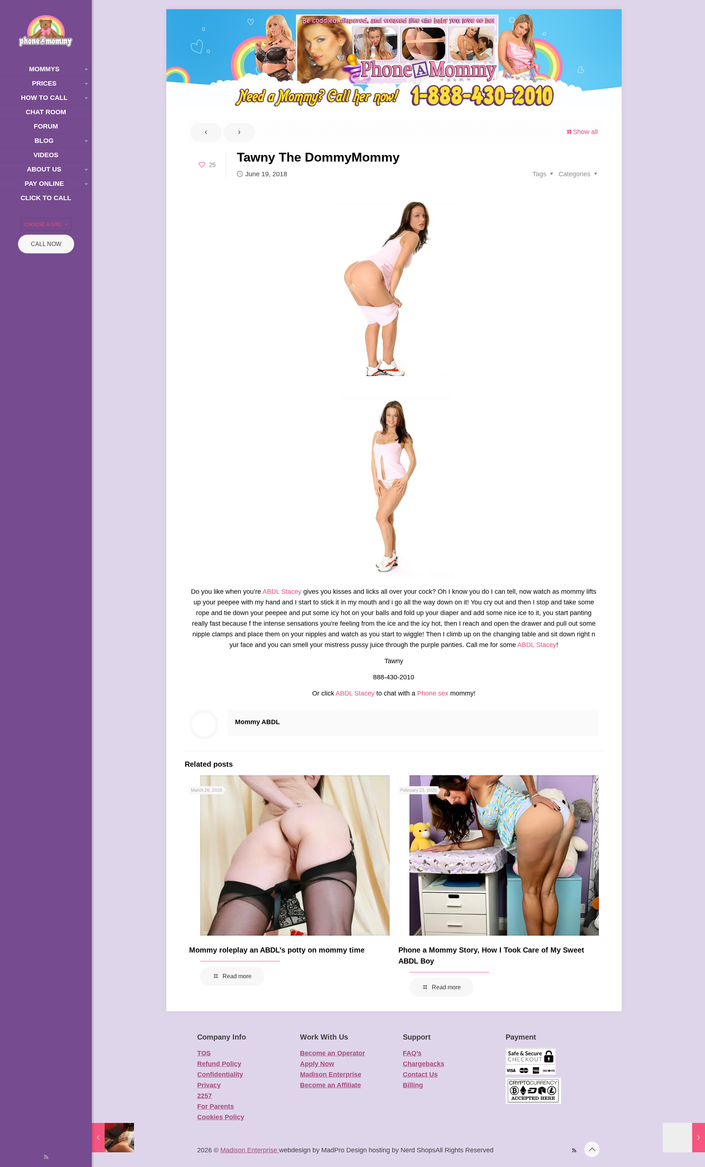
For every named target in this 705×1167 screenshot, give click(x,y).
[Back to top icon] (592, 1149)
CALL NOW (46, 244)
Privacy (209, 1085)
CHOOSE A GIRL (43, 224)
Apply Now (317, 1063)
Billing (413, 1085)
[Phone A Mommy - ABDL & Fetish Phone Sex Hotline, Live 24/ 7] (46, 31)
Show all (585, 132)
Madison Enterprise (330, 1074)
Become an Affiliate (330, 1085)
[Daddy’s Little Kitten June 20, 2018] (684, 1137)
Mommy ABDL (257, 722)
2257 (204, 1095)
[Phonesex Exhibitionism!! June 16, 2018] (113, 1137)
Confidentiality (220, 1074)
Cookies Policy (220, 1117)
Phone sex (432, 693)
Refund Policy (219, 1063)
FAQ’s (412, 1053)
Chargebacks (423, 1063)
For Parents (215, 1106)
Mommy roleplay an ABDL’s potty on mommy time (277, 950)
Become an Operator (332, 1053)
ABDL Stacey (282, 591)
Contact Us (420, 1074)
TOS (204, 1053)
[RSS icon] (46, 1157)
